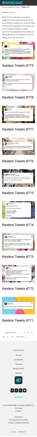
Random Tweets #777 (18, 129)
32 (13, 336)
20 (4, 336)
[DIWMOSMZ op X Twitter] (16, 390)
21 (8, 336)
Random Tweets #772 (18, 289)
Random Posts (14, 7)
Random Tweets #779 (18, 65)
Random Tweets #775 (18, 193)
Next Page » (21, 336)
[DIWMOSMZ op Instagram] (20, 390)
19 (32, 332)
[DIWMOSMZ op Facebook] (12, 390)
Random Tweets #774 (18, 225)
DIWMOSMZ (12, 3)
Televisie (18, 364)
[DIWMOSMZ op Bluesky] (24, 390)
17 (24, 332)
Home (4, 7)
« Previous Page (10, 332)
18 (28, 332)
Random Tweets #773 (18, 257)
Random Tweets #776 (18, 161)
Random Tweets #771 (18, 320)
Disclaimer (18, 417)
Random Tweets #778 (18, 97)
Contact (18, 411)
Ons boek (18, 408)
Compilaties (18, 360)
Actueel (18, 355)
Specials (18, 373)
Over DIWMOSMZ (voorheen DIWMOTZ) (18, 405)
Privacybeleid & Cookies (18, 420)
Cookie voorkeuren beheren (18, 423)
